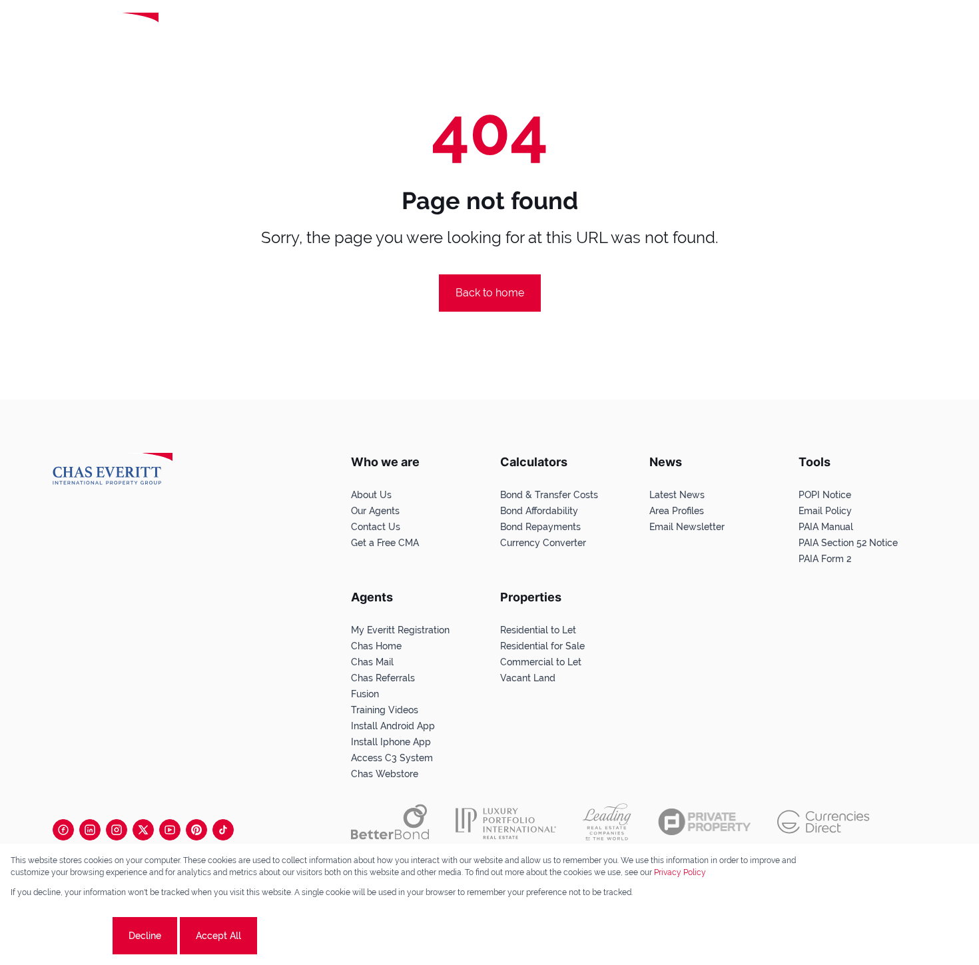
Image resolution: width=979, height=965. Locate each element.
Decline (145, 935)
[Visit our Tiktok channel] (223, 829)
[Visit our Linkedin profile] (90, 829)
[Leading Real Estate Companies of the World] (215, 31)
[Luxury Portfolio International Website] (506, 821)
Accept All (218, 935)
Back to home (490, 292)
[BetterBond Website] (390, 822)
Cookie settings (60, 935)
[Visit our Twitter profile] (143, 829)
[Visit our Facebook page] (63, 829)
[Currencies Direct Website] (823, 822)
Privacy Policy (680, 872)
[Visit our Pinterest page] (196, 829)
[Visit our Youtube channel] (169, 829)
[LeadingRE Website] (607, 821)
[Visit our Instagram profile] (116, 829)
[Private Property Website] (704, 821)
